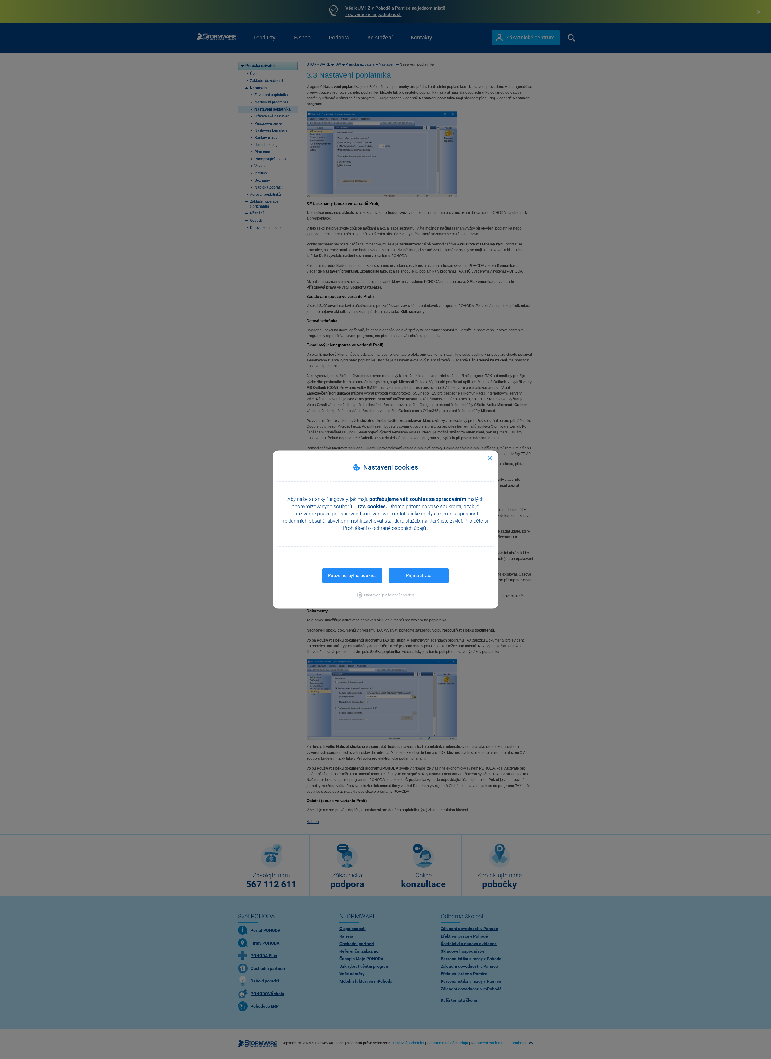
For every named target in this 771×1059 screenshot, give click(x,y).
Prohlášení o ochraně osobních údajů (385, 528)
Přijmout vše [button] (418, 575)
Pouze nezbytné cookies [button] (352, 575)
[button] (385, 595)
